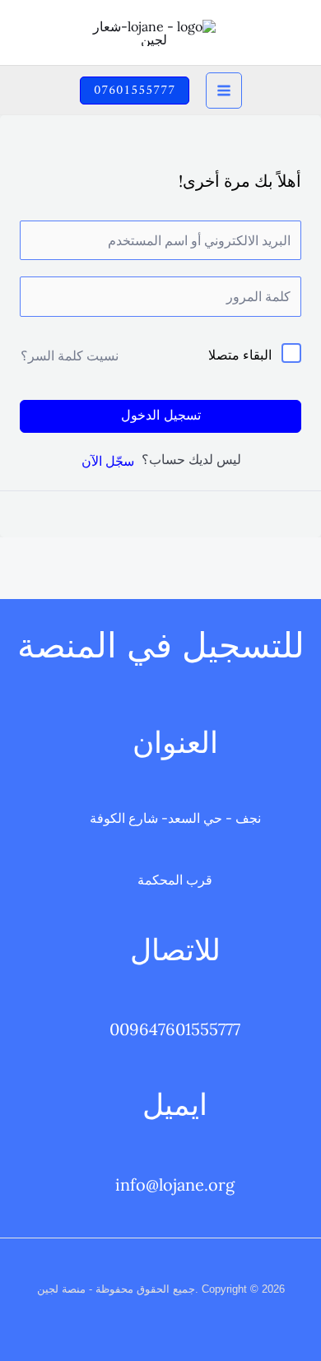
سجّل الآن (107, 461)
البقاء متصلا (240, 354)
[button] (134, 91)
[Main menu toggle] (224, 90)
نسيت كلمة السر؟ (70, 355)
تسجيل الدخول (161, 416)
